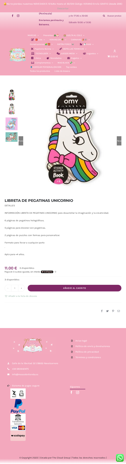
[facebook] (12, 15)
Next (119, 141)
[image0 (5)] (17, 46)
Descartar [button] (63, 8)
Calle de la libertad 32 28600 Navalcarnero (35, 363)
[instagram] (18, 15)
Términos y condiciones (88, 357)
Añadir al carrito (74, 288)
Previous (21, 141)
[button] (21, 296)
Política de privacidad (87, 351)
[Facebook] (102, 311)
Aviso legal (81, 340)
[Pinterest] (113, 311)
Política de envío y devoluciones (92, 346)
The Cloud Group (61, 457)
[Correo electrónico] (118, 311)
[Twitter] (107, 311)
